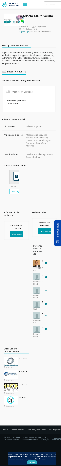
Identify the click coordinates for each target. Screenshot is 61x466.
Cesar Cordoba (43, 261)
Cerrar (32, 462)
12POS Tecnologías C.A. (24, 384)
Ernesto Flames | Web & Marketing (24, 397)
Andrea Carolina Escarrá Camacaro (43, 302)
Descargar (16, 191)
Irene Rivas (43, 327)
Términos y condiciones (36, 430)
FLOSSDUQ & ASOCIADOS (24, 358)
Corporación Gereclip (24, 371)
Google (45, 438)
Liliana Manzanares (43, 274)
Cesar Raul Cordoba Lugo (43, 288)
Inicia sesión (17, 234)
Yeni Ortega (43, 313)
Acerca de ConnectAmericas (13, 430)
